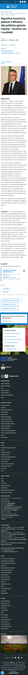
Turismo (2, 435)
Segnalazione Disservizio (6, 570)
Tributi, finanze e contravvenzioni (8, 433)
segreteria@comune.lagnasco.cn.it (13, 278)
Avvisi (2, 470)
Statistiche (3, 591)
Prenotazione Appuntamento (8, 568)
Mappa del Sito (4, 593)
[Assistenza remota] (24, 666)
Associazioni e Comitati (6, 492)
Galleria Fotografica (5, 485)
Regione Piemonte (5, 1)
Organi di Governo (5, 383)
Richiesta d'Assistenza (6, 572)
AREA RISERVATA (14, 673)
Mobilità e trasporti (5, 428)
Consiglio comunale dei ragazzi (8, 447)
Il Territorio (3, 483)
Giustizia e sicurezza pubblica (7, 423)
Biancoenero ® (11, 669)
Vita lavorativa (4, 437)
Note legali (3, 581)
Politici (2, 397)
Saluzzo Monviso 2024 (6, 626)
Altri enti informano (5, 459)
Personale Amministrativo (7, 395)
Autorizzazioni (4, 414)
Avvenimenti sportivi (6, 452)
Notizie (10, 12)
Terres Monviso (4, 617)
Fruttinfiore (3, 608)
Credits (2, 586)
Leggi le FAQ (4, 565)
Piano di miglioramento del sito (8, 563)
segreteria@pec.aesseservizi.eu (10, 551)
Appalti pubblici (4, 412)
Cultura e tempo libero (6, 419)
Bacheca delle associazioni (7, 463)
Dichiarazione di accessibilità (7, 561)
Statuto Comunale (5, 577)
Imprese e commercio (6, 426)
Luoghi (2, 481)
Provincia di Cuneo (5, 603)
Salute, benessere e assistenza (8, 430)
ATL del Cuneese (5, 621)
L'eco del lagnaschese (6, 466)
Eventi (2, 478)
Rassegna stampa (5, 454)
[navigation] (3, 6)
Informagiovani (4, 461)
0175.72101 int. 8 (12, 277)
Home (2, 12)
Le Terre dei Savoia (5, 624)
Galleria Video (4, 487)
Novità (6, 12)
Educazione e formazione (7, 421)
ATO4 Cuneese (4, 615)
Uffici (2, 388)
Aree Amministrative (6, 386)
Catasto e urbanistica (6, 416)
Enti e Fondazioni (5, 392)
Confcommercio (4, 628)
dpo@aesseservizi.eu (9, 550)
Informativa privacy (5, 579)
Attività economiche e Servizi (8, 490)
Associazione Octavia (6, 619)
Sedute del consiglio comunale (8, 457)
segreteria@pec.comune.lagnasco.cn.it (13, 507)
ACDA (2, 612)
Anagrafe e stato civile (6, 410)
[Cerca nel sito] (24, 6)
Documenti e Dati (5, 390)
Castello (3, 450)
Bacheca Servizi (4, 574)
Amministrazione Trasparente (8, 558)
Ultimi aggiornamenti (6, 588)
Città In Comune (19, 666)
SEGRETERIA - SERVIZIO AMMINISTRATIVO (9, 271)
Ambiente (3, 407)
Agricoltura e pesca (5, 405)
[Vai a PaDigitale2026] (9, 376)
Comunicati (3, 468)
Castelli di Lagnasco (5, 605)
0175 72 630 (6, 501)
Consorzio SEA (4, 610)
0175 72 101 (6, 500)
